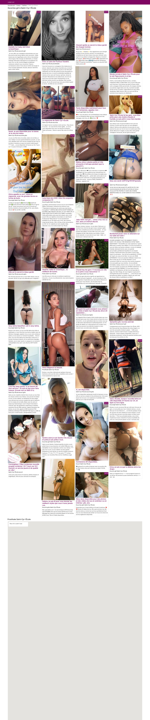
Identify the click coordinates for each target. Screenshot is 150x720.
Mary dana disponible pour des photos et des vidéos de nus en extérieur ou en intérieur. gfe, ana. (91, 501)
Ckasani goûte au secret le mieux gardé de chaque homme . (91, 46)
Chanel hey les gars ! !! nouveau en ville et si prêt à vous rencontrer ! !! (91, 271)
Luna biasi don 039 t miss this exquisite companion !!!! (57, 199)
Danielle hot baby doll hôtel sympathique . (19, 48)
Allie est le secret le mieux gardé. (21, 272)
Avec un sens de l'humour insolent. (55, 62)
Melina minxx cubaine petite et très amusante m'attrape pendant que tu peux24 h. (90, 164)
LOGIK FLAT (11, 2)
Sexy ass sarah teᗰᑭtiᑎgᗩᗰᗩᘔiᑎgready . (125, 182)
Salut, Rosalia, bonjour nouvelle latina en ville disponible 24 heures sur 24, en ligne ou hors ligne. (125, 401)
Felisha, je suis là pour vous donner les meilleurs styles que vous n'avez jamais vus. (57, 503)
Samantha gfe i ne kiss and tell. (122, 322)
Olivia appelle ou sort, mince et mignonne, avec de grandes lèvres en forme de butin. (23, 196)
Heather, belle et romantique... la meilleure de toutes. (55, 271)
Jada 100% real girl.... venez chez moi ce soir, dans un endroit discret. (91, 221)
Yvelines (24, 5)
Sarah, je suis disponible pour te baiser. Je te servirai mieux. (24, 132)
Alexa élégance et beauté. (52, 368)
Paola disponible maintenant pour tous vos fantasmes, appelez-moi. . (91, 109)
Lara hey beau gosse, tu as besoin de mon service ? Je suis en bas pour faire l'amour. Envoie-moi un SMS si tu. (24, 388)
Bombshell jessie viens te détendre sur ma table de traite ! (125, 235)
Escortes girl (11, 5)
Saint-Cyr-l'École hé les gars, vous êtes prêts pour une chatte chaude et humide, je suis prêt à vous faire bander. (125, 117)
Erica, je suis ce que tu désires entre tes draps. (125, 468)
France (18, 5)
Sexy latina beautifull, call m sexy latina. (24, 326)
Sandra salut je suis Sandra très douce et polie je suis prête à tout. (57, 439)
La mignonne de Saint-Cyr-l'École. (55, 120)
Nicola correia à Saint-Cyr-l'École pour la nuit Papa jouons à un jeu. (125, 75)
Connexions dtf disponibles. (87, 462)
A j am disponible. (83, 390)
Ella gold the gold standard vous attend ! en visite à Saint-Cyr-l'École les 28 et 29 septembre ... (92, 311)
